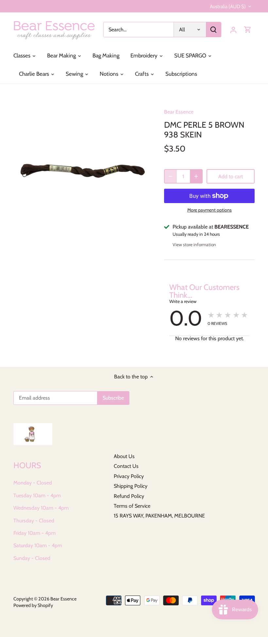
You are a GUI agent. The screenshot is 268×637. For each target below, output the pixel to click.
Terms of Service (132, 506)
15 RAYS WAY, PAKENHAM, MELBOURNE (159, 516)
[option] (82, 171)
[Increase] (196, 176)
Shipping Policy (130, 486)
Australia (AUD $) (228, 6)
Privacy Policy (129, 476)
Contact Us (126, 466)
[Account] (233, 30)
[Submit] (213, 29)
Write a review (182, 301)
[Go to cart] (248, 30)
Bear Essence (178, 112)
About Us (124, 456)
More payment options (209, 210)
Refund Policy (129, 496)
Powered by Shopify (33, 605)
